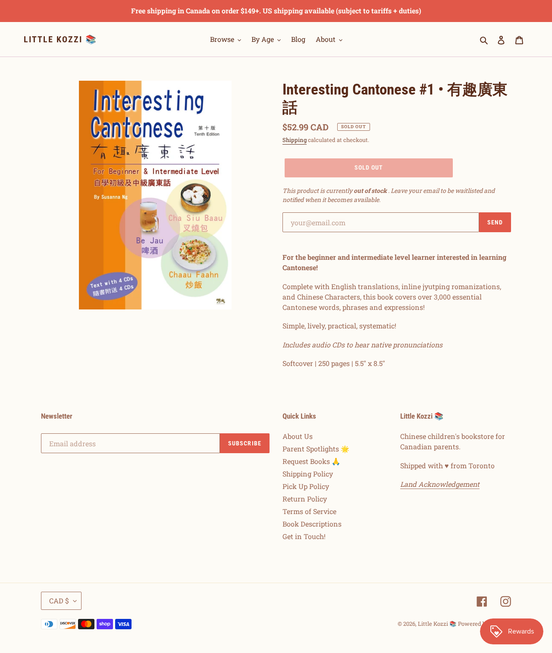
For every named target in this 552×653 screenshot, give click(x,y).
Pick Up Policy (305, 486)
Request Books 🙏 (311, 461)
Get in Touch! (304, 536)
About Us (297, 436)
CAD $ (59, 600)
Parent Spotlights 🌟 (315, 448)
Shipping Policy (307, 473)
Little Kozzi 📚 (60, 39)
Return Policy (304, 498)
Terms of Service (309, 511)
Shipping (294, 140)
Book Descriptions (312, 523)
